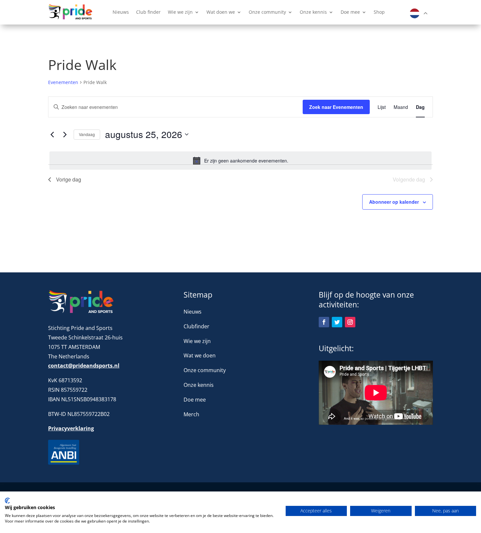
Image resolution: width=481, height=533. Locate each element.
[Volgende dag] (65, 134)
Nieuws (121, 12)
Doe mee (350, 12)
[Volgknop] (324, 322)
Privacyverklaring (71, 428)
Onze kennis (313, 12)
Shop (379, 12)
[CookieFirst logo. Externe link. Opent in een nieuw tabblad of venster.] (7, 501)
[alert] (240, 160)
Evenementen (63, 82)
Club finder (148, 12)
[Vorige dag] (52, 134)
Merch (191, 414)
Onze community (267, 12)
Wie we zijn (180, 12)
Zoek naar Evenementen (336, 107)
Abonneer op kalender (394, 201)
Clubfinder (196, 326)
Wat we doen (200, 355)
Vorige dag (68, 179)
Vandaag (87, 134)
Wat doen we (220, 12)
